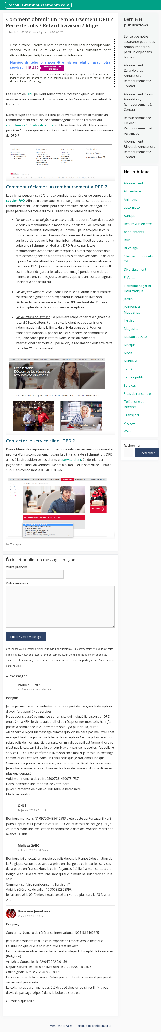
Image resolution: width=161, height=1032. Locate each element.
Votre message (17, 583)
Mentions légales (61, 1025)
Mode (128, 353)
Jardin (128, 299)
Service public (134, 377)
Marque (129, 345)
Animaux (130, 199)
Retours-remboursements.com (38, 5)
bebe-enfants (134, 232)
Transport (16, 544)
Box (127, 240)
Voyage (129, 423)
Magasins (131, 328)
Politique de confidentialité (93, 1025)
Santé (128, 369)
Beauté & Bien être (138, 224)
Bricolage (131, 248)
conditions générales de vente (30, 125)
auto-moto (132, 207)
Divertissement (135, 269)
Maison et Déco (135, 337)
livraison (130, 320)
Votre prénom (16, 567)
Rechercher (132, 445)
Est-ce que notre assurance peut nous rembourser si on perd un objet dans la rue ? (139, 46)
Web (127, 431)
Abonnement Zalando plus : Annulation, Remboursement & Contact (138, 75)
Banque (129, 216)
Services (130, 385)
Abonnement (133, 183)
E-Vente (129, 278)
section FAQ (15, 200)
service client (71, 459)
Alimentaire (132, 191)
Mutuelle (130, 361)
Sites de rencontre (137, 393)
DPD (30, 94)
